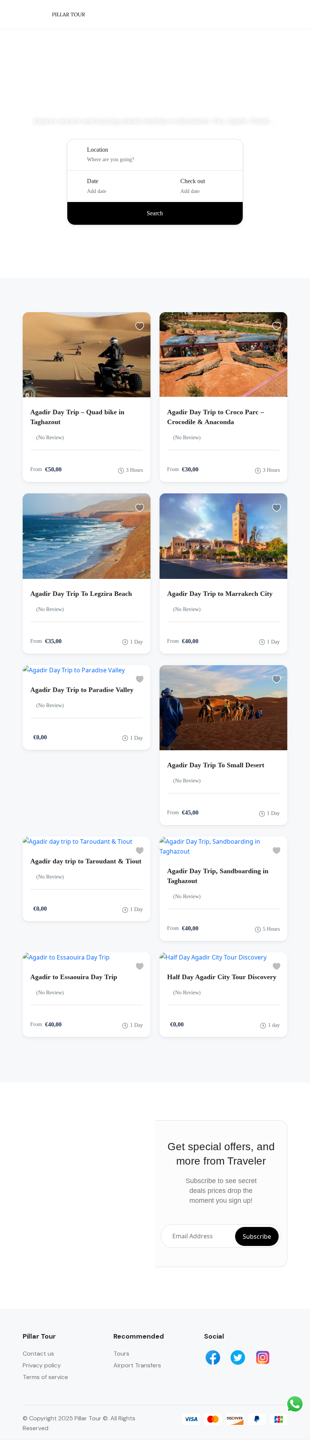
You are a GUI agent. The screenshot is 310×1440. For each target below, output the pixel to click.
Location (97, 149)
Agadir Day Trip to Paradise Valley (81, 690)
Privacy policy (42, 1365)
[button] (277, 14)
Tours (121, 1354)
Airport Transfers (137, 1365)
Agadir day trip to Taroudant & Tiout (85, 861)
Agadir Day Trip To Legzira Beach (81, 593)
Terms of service (45, 1377)
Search (155, 213)
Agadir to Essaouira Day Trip (73, 977)
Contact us (38, 1354)
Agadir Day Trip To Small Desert (215, 765)
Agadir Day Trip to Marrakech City (220, 593)
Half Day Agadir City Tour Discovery (221, 977)
